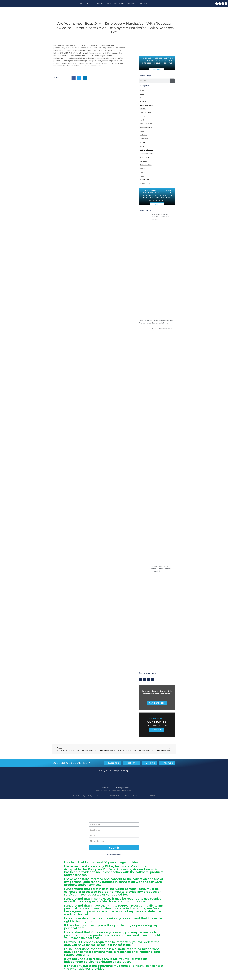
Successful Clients (146, 183)
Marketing (143, 135)
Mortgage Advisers (146, 150)
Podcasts (143, 169)
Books (108, 3)
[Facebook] (216, 3)
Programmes (119, 3)
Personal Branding (146, 165)
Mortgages (143, 161)
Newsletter (89, 3)
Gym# (142, 131)
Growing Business (146, 127)
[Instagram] (219, 3)
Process (142, 176)
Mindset (142, 142)
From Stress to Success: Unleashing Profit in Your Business (160, 217)
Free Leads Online (146, 124)
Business (143, 101)
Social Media (144, 180)
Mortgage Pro (144, 157)
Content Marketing (146, 105)
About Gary (142, 3)
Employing (143, 116)
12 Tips (142, 90)
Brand (142, 98)
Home (80, 3)
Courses (143, 109)
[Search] (172, 81)
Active (142, 94)
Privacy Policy (106, 790)
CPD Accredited (145, 113)
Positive (142, 172)
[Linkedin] (222, 3)
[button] (74, 78)
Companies (131, 3)
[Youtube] (226, 3)
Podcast (100, 3)
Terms (118, 790)
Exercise (142, 120)
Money (142, 146)
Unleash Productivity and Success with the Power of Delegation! (160, 568)
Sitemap (113, 790)
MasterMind (144, 139)
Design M (129, 790)
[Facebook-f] (140, 679)
